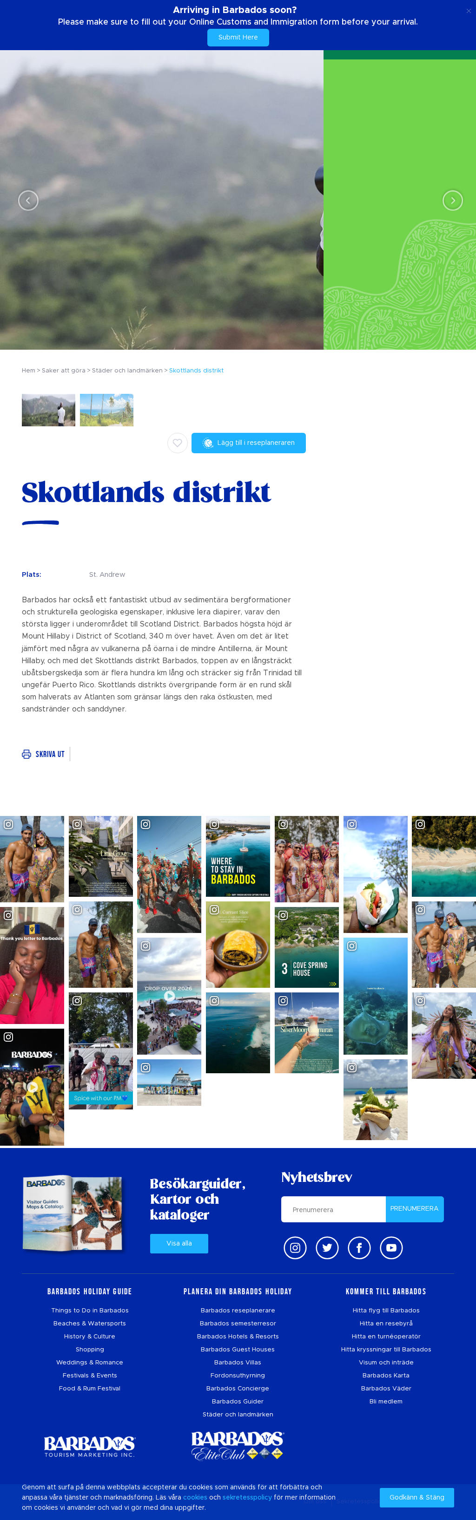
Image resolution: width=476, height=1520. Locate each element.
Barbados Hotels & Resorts (238, 1337)
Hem (28, 371)
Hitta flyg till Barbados (386, 1311)
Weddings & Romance (89, 1363)
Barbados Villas (237, 1363)
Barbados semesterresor (238, 1324)
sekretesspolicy (247, 1497)
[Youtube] (391, 1247)
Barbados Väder (386, 1389)
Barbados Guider (238, 1402)
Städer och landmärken (238, 1415)
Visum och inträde (386, 1363)
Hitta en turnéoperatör (386, 1337)
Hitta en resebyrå (386, 1324)
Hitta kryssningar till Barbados (386, 1350)
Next (450, 200)
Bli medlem (386, 1402)
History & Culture (89, 1337)
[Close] (468, 9)
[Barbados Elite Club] (238, 1446)
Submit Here (238, 37)
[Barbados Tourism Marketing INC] (89, 1446)
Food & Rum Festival (89, 1389)
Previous (25, 200)
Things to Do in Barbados (90, 1311)
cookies (195, 1497)
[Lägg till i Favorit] (177, 443)
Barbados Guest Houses (238, 1350)
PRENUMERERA (414, 1209)
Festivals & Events (90, 1376)
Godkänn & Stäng (417, 1497)
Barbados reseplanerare (238, 1311)
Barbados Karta (386, 1376)
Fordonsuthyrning (238, 1376)
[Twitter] (327, 1247)
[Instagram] (295, 1247)
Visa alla (179, 1243)
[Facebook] (359, 1247)
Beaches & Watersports (89, 1324)
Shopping (90, 1350)
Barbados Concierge (237, 1389)
